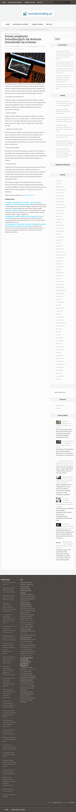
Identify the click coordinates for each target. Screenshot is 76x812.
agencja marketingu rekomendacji (26, 586)
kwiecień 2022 (60, 237)
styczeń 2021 (59, 281)
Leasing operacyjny (25, 623)
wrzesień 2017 (60, 367)
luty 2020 (58, 314)
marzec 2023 (59, 228)
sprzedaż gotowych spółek (28, 679)
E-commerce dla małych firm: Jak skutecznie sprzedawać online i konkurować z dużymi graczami (64, 119)
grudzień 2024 (60, 198)
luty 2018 (58, 352)
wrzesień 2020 (60, 293)
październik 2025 (60, 190)
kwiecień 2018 (60, 349)
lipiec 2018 (59, 343)
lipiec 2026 (59, 181)
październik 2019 (60, 323)
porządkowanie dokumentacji (28, 635)
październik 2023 (60, 207)
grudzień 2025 (60, 187)
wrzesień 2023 (60, 210)
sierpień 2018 (59, 340)
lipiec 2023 (59, 216)
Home (3, 2)
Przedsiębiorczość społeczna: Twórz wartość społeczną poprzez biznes (9, 747)
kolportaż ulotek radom (26, 619)
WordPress (72, 802)
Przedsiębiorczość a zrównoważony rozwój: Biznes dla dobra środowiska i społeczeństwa (9, 693)
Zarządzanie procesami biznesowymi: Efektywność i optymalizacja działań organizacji (9, 682)
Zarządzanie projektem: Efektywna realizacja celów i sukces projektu (63, 111)
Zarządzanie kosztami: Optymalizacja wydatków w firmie (9, 754)
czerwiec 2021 (60, 267)
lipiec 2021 (59, 264)
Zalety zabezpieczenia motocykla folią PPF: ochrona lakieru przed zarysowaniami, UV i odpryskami (64, 64)
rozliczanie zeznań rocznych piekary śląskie (26, 661)
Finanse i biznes (30, 2)
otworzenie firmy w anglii (26, 628)
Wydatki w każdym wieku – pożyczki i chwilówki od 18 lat (9, 739)
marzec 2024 (59, 204)
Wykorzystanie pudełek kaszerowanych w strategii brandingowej (9, 732)
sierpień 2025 (60, 195)
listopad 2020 (60, 287)
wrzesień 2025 (60, 193)
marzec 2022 (59, 240)
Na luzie (40, 2)
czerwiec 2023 (60, 219)
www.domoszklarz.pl (28, 195)
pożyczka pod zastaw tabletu (26, 643)
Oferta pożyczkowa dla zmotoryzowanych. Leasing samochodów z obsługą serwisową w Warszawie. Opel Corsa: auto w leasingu (64, 153)
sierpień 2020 (60, 296)
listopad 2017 (59, 361)
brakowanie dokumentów (25, 604)
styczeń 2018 (59, 355)
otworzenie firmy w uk (27, 632)
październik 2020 (60, 290)
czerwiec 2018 (60, 346)
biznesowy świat (24, 601)
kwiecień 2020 (60, 308)
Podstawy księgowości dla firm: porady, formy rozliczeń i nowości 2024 (65, 86)
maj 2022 (58, 234)
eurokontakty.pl (15, 46)
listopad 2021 (59, 252)
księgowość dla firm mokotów (27, 620)
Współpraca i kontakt (15, 2)
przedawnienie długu (25, 653)
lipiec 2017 (59, 373)
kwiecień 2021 (60, 272)
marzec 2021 (59, 275)
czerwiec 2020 (60, 302)
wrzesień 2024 (60, 201)
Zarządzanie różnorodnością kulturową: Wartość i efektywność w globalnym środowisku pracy (65, 143)
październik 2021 (60, 255)
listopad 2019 (59, 320)
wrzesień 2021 (60, 258)
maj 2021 (58, 269)
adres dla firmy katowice (26, 583)
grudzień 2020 (60, 284)
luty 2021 (58, 278)
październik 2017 (60, 364)
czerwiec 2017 (60, 376)
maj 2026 (58, 184)
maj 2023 (58, 222)
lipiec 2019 (59, 329)
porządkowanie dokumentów (26, 638)
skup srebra (29, 674)
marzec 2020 (59, 311)
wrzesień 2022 (60, 231)
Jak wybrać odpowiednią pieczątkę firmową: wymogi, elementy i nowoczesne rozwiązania (64, 502)
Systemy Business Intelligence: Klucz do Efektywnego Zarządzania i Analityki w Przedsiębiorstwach (9, 781)
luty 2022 (58, 243)
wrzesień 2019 (60, 326)
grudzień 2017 (60, 358)
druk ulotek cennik (30, 611)
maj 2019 (58, 332)
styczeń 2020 (59, 317)
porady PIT (24, 633)
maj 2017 (58, 379)
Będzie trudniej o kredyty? (14, 210)
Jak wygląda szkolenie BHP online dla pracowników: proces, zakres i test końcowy (65, 71)
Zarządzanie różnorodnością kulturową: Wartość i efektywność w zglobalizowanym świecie (9, 670)
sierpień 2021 (59, 261)
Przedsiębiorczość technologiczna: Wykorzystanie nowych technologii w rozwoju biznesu (9, 619)
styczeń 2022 (59, 246)
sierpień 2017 (59, 370)
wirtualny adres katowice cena (25, 697)
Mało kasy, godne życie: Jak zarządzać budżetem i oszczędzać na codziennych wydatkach (65, 103)
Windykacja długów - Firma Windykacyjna (27, 693)
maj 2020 (58, 305)
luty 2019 (58, 335)
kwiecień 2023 (60, 225)
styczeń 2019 (59, 338)
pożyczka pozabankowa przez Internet (27, 646)
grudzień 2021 (60, 249)
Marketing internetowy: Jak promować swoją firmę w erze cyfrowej (9, 597)
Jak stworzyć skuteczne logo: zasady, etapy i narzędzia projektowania (9, 772)
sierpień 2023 (60, 213)
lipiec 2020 (59, 299)
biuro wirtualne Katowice (27, 597)
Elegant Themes (58, 802)
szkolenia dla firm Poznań (27, 682)
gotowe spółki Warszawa (24, 614)
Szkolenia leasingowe (26, 684)
